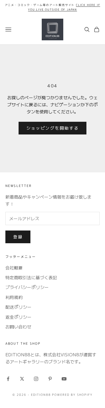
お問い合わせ (18, 326)
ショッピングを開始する (52, 128)
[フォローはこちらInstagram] (36, 378)
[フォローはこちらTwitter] (22, 378)
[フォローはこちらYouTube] (64, 378)
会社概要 (14, 267)
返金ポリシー (18, 317)
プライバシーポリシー (27, 287)
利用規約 (14, 297)
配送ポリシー (18, 307)
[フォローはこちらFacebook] (8, 378)
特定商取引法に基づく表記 (31, 277)
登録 (18, 236)
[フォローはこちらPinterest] (50, 378)
